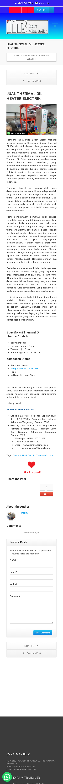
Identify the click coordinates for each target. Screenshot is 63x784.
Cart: (41, 10)
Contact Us (44, 3)
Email (13, 572)
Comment (15, 596)
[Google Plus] (24, 10)
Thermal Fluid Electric (24, 455)
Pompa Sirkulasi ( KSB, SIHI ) (25, 368)
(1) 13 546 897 (24, 3)
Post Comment (43, 632)
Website (14, 584)
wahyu (24, 512)
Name (13, 559)
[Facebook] (12, 10)
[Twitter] (18, 10)
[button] (7, 777)
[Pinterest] (31, 10)
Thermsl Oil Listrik (45, 455)
